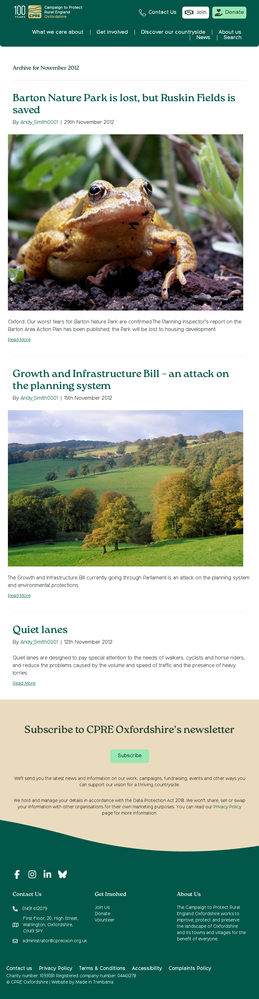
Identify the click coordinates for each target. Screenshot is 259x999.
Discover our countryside (173, 32)
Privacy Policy (227, 807)
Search (233, 37)
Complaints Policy (190, 968)
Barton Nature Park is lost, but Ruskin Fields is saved (124, 104)
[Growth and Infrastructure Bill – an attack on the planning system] (125, 488)
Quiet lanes (40, 630)
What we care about (57, 32)
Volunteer (104, 920)
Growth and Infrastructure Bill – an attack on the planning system (121, 380)
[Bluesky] (62, 874)
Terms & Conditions (102, 968)
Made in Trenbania (94, 982)
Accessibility (147, 968)
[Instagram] (32, 874)
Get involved (112, 32)
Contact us (19, 968)
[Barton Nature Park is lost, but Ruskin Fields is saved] (125, 222)
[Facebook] (17, 874)
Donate (102, 914)
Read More (19, 340)
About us (230, 32)
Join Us (102, 907)
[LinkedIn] (47, 874)
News (203, 37)
